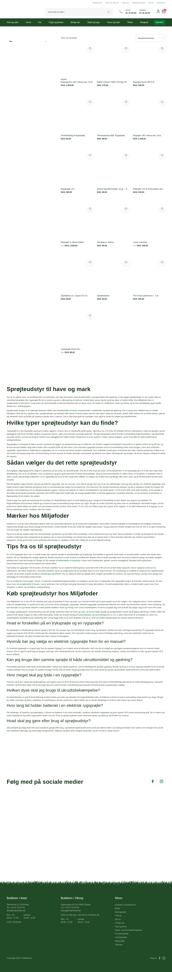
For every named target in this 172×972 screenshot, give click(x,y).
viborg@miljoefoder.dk (71, 911)
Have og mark (113, 22)
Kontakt (161, 3)
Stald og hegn (93, 22)
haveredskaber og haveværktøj (92, 615)
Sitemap (118, 945)
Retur (117, 908)
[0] (163, 12)
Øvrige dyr (75, 22)
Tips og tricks (112, 3)
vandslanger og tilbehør (50, 574)
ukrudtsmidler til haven (67, 410)
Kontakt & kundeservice (125, 905)
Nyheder (159, 22)
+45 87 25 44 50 (71, 907)
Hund (28, 22)
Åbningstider (138, 3)
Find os (125, 3)
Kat (39, 22)
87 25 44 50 (144, 13)
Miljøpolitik (120, 941)
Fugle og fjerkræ (56, 22)
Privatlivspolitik (121, 934)
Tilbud (130, 22)
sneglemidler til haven (30, 584)
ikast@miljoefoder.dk (16, 911)
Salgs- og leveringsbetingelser (128, 930)
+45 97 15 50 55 (17, 907)
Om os (151, 3)
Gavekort (97, 3)
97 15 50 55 (131, 13)
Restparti (144, 22)
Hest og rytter (13, 22)
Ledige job (119, 923)
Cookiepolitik (121, 937)
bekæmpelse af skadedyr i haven (72, 560)
